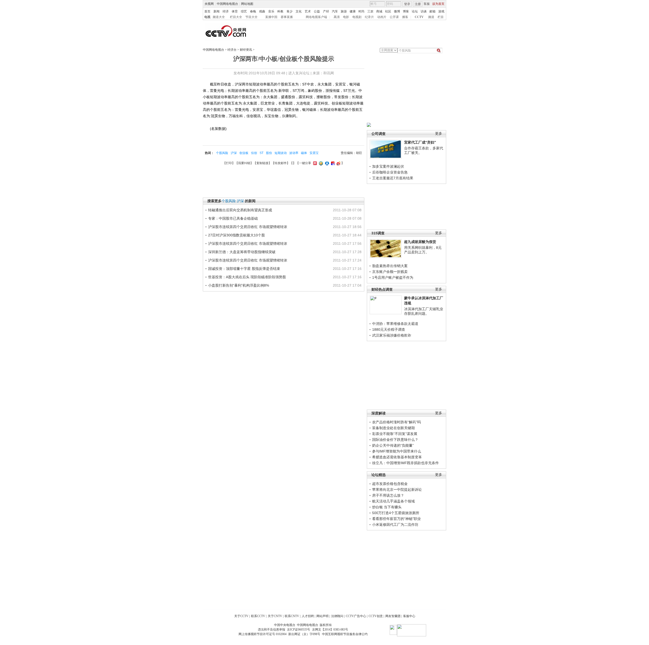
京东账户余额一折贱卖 (390, 272)
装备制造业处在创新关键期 (393, 428)
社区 (388, 11)
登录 (407, 4)
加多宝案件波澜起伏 (388, 166)
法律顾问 (337, 616)
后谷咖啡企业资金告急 (390, 172)
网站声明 (322, 616)
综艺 (244, 11)
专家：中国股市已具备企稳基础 (233, 218)
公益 (317, 11)
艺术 (308, 11)
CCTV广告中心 (356, 616)
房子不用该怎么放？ (388, 495)
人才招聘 (308, 616)
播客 (405, 17)
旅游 (344, 11)
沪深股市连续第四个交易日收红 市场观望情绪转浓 (247, 227)
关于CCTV (241, 616)
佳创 (254, 153)
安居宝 (314, 153)
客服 (427, 4)
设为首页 (438, 4)
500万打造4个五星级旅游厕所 (395, 513)
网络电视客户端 (316, 17)
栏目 (441, 17)
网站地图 (247, 4)
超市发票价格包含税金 (390, 484)
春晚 (253, 11)
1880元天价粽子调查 (388, 329)
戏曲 (262, 11)
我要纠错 (244, 163)
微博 (397, 11)
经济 (226, 11)
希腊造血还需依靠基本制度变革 (397, 457)
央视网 (209, 4)
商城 (379, 11)
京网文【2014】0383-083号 (330, 629)
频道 (431, 17)
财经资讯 (246, 49)
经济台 (232, 49)
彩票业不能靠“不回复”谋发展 (394, 434)
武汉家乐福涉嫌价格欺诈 (391, 335)
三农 (370, 11)
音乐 (271, 11)
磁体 (304, 153)
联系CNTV (292, 616)
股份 (269, 153)
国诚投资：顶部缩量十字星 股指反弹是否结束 (244, 269)
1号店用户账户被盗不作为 (392, 277)
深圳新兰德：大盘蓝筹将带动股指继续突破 (242, 252)
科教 (280, 11)
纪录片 (369, 17)
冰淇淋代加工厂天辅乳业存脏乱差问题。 (423, 311)
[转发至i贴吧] (332, 163)
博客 (406, 11)
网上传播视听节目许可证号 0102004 (262, 634)
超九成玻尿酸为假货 (420, 242)
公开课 (394, 17)
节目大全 (251, 17)
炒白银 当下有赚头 (387, 507)
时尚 (361, 11)
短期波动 (281, 153)
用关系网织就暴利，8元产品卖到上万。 (423, 250)
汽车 (335, 11)
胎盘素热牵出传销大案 (390, 266)
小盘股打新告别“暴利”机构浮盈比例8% (238, 285)
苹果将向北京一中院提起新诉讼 (397, 489)
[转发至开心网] (314, 163)
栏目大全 (236, 17)
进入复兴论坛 (299, 73)
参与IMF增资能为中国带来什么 (396, 451)
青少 (289, 11)
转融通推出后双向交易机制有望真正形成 (240, 210)
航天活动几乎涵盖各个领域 (393, 501)
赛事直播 (287, 17)
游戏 (441, 11)
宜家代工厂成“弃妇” (420, 142)
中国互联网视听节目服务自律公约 (345, 634)
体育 (235, 11)
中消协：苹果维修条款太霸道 (395, 324)
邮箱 (432, 11)
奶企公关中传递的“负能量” (393, 445)
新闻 (216, 11)
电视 (207, 17)
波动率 (293, 153)
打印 (229, 163)
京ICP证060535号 (298, 629)
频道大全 (219, 17)
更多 (438, 133)
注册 (418, 4)
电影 (346, 17)
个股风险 (222, 153)
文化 (299, 11)
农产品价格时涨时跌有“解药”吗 (396, 422)
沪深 (234, 153)
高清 (337, 17)
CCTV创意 (376, 616)
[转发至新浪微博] (337, 163)
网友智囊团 (393, 616)
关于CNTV (275, 616)
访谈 (424, 11)
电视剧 (357, 17)
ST (261, 153)
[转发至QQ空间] (320, 163)
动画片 (381, 17)
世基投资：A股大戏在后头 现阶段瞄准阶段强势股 (247, 277)
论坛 (415, 11)
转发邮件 (281, 163)
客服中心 (409, 616)
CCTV (419, 17)
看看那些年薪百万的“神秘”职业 (396, 519)
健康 (353, 11)
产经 (326, 11)
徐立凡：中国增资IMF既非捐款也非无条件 (405, 463)
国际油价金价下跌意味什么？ (395, 440)
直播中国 (271, 17)
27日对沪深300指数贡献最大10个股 (236, 235)
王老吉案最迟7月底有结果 (392, 178)
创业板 (243, 153)
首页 (207, 11)
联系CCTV (258, 616)
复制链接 (262, 163)
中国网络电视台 (227, 4)
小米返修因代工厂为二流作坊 (395, 524)
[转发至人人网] (326, 163)
